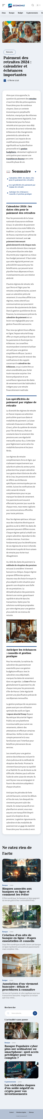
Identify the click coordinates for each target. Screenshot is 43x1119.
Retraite (9, 52)
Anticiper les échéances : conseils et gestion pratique (20, 193)
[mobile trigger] (4, 5)
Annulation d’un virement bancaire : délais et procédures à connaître (20, 986)
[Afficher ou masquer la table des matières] (34, 171)
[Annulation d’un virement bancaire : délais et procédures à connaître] (21, 965)
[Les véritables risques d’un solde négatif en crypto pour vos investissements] (21, 1069)
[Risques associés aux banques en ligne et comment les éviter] (21, 870)
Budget (4, 980)
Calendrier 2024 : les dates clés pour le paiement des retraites (21, 179)
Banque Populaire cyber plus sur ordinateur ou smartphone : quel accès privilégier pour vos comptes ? (21, 1051)
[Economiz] (16, 5)
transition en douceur (15, 159)
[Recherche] (32, 5)
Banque (5, 885)
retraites (32, 99)
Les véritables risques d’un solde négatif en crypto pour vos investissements (20, 1090)
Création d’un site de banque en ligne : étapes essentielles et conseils (19, 938)
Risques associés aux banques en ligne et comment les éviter (17, 891)
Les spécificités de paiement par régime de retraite (22, 186)
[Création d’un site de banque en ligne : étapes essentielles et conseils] (21, 916)
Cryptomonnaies (10, 1082)
